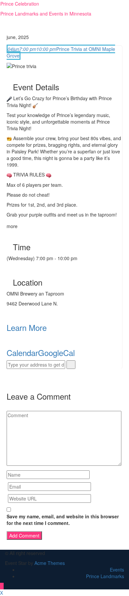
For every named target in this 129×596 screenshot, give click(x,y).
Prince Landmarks (105, 576)
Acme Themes (49, 563)
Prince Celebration (19, 3)
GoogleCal (56, 352)
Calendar (22, 352)
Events (117, 569)
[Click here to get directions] (70, 364)
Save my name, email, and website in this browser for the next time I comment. (63, 519)
